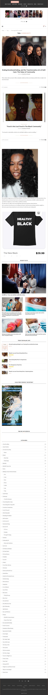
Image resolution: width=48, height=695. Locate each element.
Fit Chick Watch (24, 551)
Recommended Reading (24, 622)
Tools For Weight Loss (24, 655)
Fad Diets (24, 537)
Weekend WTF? (24, 664)
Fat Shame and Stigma (24, 548)
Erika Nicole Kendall (26, 74)
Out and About (24, 600)
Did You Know (24, 518)
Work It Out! (24, 672)
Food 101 (24, 559)
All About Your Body (24, 449)
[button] (19, 2)
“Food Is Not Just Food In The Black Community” (24, 126)
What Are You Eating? (24, 669)
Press (35, 4)
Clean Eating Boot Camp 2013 (24, 504)
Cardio (25, 485)
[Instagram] (24, 6)
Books (24, 468)
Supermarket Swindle (24, 631)
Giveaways (24, 567)
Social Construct (24, 625)
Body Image (25, 460)
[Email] (26, 6)
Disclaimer (20, 4)
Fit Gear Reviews (24, 554)
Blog (24, 687)
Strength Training (25, 534)
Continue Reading (24, 82)
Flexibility (24, 556)
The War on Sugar (24, 653)
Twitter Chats (24, 658)
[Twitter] (22, 21)
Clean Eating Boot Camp (24, 501)
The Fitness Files (24, 644)
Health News (24, 573)
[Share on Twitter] (42, 87)
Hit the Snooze (24, 581)
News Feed (24, 598)
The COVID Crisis (24, 642)
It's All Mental (24, 587)
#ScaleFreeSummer (25, 499)
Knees (25, 452)
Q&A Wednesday (24, 606)
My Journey (24, 592)
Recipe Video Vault (25, 620)
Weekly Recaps (25, 595)
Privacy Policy (40, 4)
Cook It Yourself (24, 510)
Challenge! (24, 496)
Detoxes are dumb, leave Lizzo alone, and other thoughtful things (11, 335)
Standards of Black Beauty (24, 628)
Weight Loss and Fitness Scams (24, 666)
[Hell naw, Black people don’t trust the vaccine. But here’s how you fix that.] (35, 326)
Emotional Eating (24, 523)
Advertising (14, 4)
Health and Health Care (24, 570)
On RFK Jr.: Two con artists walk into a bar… (13, 295)
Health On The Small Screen (24, 576)
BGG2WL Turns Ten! (24, 466)
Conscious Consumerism (24, 507)
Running (25, 532)
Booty (25, 482)
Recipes (24, 614)
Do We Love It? (24, 521)
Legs (25, 488)
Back (25, 479)
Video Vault (24, 661)
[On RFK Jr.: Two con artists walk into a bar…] (24, 278)
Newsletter (30, 4)
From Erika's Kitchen (24, 565)
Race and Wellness (24, 611)
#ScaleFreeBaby (24, 444)
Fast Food (24, 545)
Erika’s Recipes (32, 685)
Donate (24, 4)
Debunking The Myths (24, 515)
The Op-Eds (24, 647)
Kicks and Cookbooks (25, 543)
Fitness (38, 685)
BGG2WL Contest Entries (25, 617)
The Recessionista (24, 650)
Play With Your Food (24, 603)
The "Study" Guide (24, 639)
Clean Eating (19, 685)
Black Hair (25, 458)
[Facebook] (21, 6)
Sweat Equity (24, 633)
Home (3, 30)
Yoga (25, 490)
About (9, 685)
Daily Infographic (24, 512)
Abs (25, 474)
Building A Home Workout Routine (24, 471)
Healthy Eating (24, 578)
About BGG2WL (8, 4)
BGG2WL (24, 463)
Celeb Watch (24, 493)
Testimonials (24, 636)
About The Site (24, 446)
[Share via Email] (45, 87)
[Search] (45, 26)
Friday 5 (24, 562)
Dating (43, 685)
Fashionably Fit (24, 540)
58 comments (5, 139)
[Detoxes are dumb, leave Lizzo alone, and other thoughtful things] (12, 326)
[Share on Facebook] (41, 87)
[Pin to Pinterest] (44, 87)
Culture (25, 685)
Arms (25, 477)
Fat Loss (25, 529)
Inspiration (24, 584)
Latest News (24, 589)
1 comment (5, 87)
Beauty (24, 455)
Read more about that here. (32, 203)
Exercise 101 (24, 526)
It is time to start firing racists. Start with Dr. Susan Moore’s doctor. (34, 313)
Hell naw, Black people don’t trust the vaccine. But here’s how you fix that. (35, 335)
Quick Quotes (24, 609)
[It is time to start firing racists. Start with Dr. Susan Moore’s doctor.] (35, 304)
